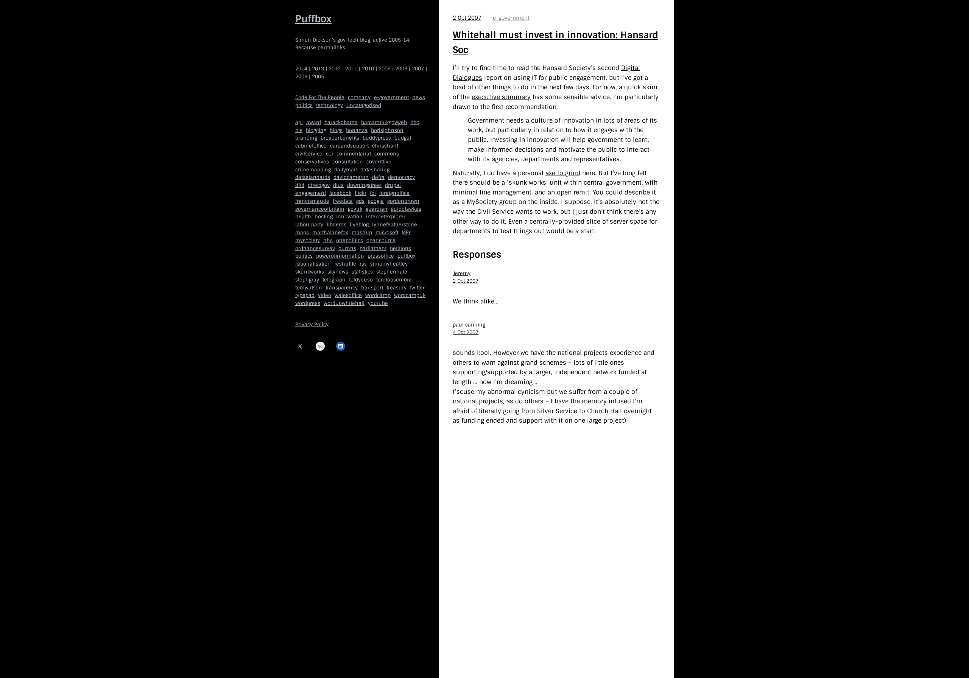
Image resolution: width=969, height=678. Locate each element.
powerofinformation (340, 256)
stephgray (307, 280)
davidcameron (351, 177)
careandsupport (349, 146)
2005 (318, 76)
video (324, 295)
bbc (414, 122)
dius (338, 185)
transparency (342, 288)
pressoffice (381, 256)
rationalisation (313, 264)
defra (378, 177)
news (418, 97)
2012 (335, 68)
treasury (396, 288)
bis (298, 130)
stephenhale (391, 272)
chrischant (385, 146)
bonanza (357, 130)
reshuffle (345, 264)
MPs (406, 232)
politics (304, 105)
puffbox (406, 256)
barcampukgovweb (384, 122)
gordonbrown (403, 201)
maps (302, 232)
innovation (349, 216)
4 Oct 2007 (465, 332)
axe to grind (562, 173)
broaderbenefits (340, 138)
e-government (391, 97)
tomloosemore (394, 280)
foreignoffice (394, 193)
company (359, 97)
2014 (301, 68)
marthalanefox (330, 232)
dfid (299, 185)
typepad (305, 295)
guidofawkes (406, 209)
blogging (316, 130)
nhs (328, 240)
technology (329, 105)
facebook (340, 193)
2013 (318, 68)
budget (402, 138)
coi (329, 154)
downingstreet (364, 185)
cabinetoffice (311, 146)
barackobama (341, 122)
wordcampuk (409, 295)
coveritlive (378, 162)
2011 (351, 68)
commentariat (354, 154)
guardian (377, 209)
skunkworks (309, 272)
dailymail (345, 169)
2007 (418, 68)
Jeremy (461, 273)
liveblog (359, 224)
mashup (362, 232)
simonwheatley (389, 264)
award (313, 122)
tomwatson (308, 288)
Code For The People (319, 97)
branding (306, 138)
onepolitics (349, 240)
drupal (393, 185)
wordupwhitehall (344, 303)
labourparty (309, 224)
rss (363, 264)
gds (360, 201)
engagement (310, 193)
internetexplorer (385, 216)
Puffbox (313, 18)
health (303, 216)
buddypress (377, 138)
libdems (336, 224)
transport (372, 288)
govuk (355, 209)
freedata (343, 201)
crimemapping (313, 169)
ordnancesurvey (315, 248)
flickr (360, 193)
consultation (347, 162)
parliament (373, 248)
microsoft (386, 232)
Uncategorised (363, 105)
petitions (400, 248)
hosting (324, 216)
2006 (301, 76)
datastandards (312, 177)
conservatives (312, 162)
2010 (368, 68)
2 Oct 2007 (467, 17)
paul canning (469, 325)
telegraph (334, 280)
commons (386, 154)
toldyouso (361, 280)
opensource (381, 240)
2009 (385, 68)
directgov (319, 185)
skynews (337, 272)
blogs (336, 130)
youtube (378, 303)
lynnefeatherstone (394, 224)
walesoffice (348, 295)
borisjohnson (387, 130)
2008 (401, 68)
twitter (417, 288)
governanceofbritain (319, 209)
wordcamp (378, 295)
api (299, 122)
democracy (401, 177)
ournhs (347, 248)
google (376, 201)
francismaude (312, 201)
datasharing (374, 169)
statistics (362, 272)
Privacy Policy (312, 324)
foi (373, 193)
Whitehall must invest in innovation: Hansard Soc (555, 42)
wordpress (307, 303)
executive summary (501, 97)
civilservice (308, 154)
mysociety (307, 240)
